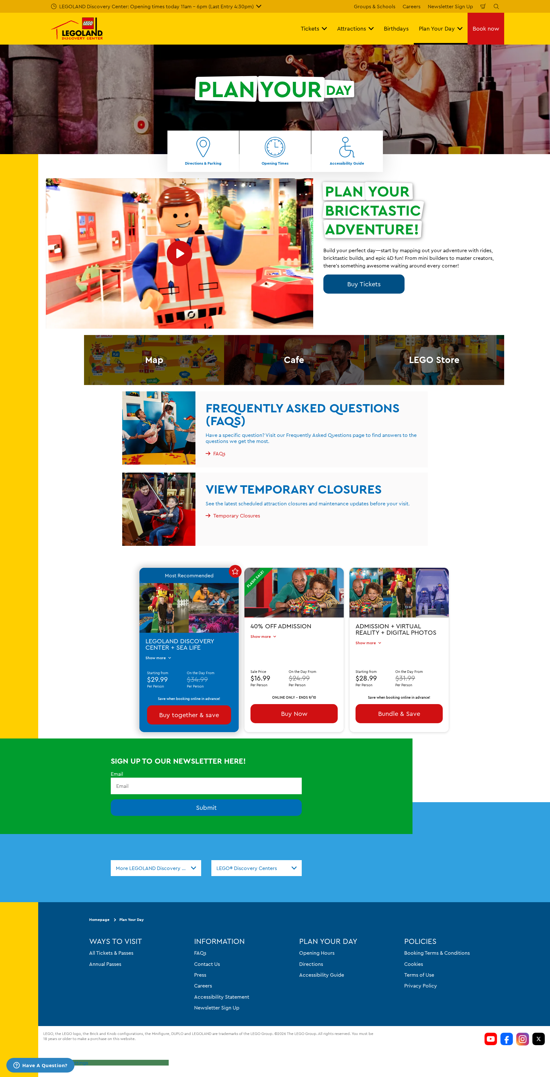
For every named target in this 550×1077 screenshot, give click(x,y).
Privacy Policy (420, 986)
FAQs (200, 953)
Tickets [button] (310, 28)
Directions (311, 964)
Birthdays (396, 28)
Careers (411, 6)
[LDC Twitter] (538, 1039)
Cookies (413, 964)
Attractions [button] (351, 28)
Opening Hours (317, 953)
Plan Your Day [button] (437, 28)
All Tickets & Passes (111, 953)
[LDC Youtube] (490, 1039)
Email (117, 774)
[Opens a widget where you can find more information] (40, 1066)
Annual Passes (105, 964)
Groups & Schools (374, 6)
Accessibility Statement (221, 997)
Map (154, 360)
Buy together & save (189, 714)
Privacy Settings (69, 1063)
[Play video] (179, 253)
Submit (206, 808)
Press (200, 975)
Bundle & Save (399, 713)
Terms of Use (419, 975)
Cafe (294, 360)
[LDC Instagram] (522, 1039)
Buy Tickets (364, 284)
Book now (486, 28)
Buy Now (294, 713)
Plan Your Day (131, 919)
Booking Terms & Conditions (437, 953)
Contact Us (207, 964)
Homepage (99, 919)
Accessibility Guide (321, 975)
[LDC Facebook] (506, 1039)
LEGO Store (434, 360)
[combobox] (156, 868)
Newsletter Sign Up (450, 6)
